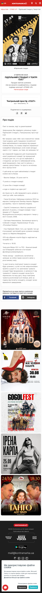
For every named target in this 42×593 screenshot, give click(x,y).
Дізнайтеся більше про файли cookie (17, 577)
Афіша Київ (4, 9)
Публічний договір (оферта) (21, 531)
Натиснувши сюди (21, 89)
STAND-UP (13, 9)
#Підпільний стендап (21, 68)
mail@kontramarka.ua (21, 552)
